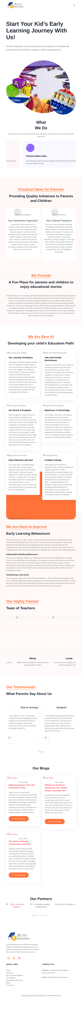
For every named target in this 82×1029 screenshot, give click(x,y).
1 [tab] (39, 751)
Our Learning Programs (14, 975)
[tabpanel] (23, 724)
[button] (33, 915)
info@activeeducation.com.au (57, 977)
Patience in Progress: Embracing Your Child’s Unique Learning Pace (56, 788)
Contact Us (10, 985)
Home (8, 970)
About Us (9, 973)
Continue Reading (18, 819)
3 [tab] (42, 751)
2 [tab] (41, 751)
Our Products (11, 978)
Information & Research (14, 980)
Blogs (8, 983)
